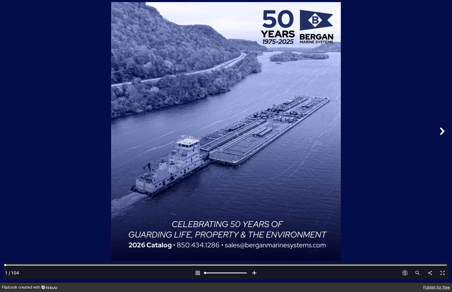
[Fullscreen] (442, 273)
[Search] (417, 273)
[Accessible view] (405, 273)
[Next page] (441, 141)
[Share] (430, 273)
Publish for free (436, 287)
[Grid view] (198, 273)
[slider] (226, 273)
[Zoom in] (254, 273)
